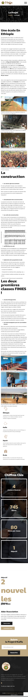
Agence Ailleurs (14, 695)
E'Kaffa (3, 693)
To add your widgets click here (8, 686)
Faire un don (6, 623)
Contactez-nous (7, 628)
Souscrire (14, 652)
